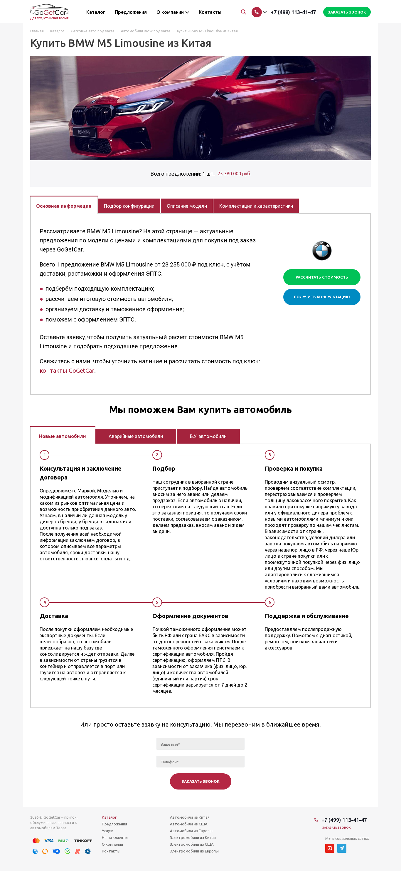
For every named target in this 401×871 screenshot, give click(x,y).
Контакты (111, 851)
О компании (112, 844)
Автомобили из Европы (191, 831)
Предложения (114, 824)
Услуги (107, 831)
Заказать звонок (336, 827)
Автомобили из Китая (190, 817)
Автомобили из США (189, 824)
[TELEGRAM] (341, 848)
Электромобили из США (192, 844)
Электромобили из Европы (194, 851)
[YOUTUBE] (329, 848)
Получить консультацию (322, 297)
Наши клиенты (115, 837)
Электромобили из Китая (193, 837)
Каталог (109, 817)
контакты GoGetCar (67, 370)
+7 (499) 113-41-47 (293, 12)
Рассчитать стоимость (322, 277)
